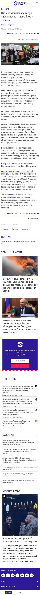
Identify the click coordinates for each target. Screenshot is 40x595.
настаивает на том (13, 195)
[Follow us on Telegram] (22, 575)
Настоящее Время (7, 25)
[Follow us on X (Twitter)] (8, 575)
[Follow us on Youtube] (13, 575)
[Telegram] (20, 592)
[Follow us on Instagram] (17, 575)
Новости (5, 9)
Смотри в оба (11, 490)
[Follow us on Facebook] (3, 575)
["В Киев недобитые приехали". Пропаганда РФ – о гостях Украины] (20, 515)
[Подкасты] (32, 575)
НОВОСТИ (8, 435)
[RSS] (27, 575)
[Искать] (32, 592)
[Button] (12, 33)
